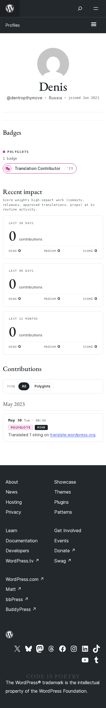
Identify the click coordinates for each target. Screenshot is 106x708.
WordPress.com (25, 579)
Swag (63, 561)
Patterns (63, 512)
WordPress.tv (22, 561)
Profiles (13, 25)
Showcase (65, 482)
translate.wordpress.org (72, 434)
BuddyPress (21, 609)
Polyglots (42, 386)
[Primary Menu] (93, 25)
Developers (17, 550)
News (12, 492)
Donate (64, 550)
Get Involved (67, 530)
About (12, 482)
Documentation (22, 540)
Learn (11, 530)
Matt (13, 589)
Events (61, 540)
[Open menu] (97, 8)
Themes (62, 492)
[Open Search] (80, 8)
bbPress (17, 599)
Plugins (61, 502)
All (24, 386)
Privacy (13, 512)
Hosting (14, 502)
